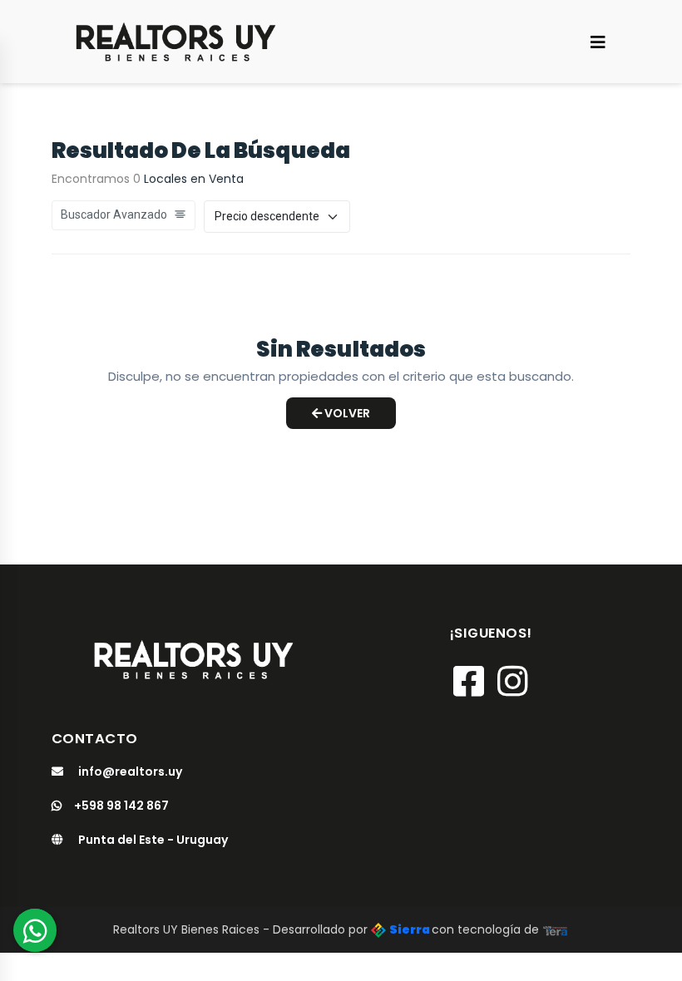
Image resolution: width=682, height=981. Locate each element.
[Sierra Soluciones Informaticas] (555, 929)
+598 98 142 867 (121, 805)
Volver (346, 413)
